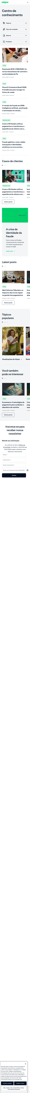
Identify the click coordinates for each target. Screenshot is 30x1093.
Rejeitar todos (20, 1083)
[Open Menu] (27, 2)
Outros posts (8, 202)
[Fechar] (25, 1064)
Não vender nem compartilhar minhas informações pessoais (13, 1088)
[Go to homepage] (5, 2)
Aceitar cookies (7, 1083)
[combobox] (15, 23)
